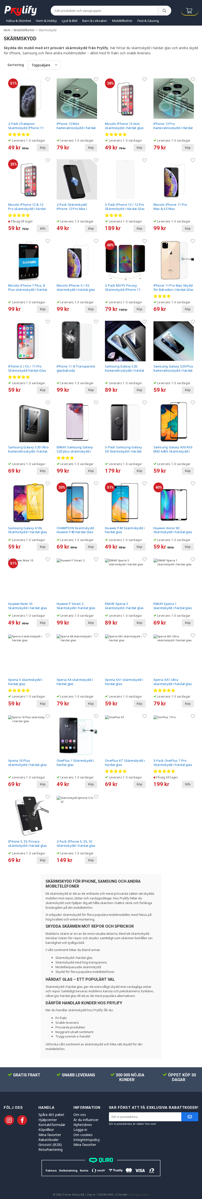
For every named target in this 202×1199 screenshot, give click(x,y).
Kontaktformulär (51, 1124)
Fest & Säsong (148, 20)
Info (43, 228)
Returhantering (50, 1149)
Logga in (80, 1129)
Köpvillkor (46, 1129)
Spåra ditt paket (51, 1114)
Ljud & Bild (69, 20)
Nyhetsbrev (82, 1124)
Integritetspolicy (86, 1139)
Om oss (79, 1114)
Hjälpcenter (47, 1119)
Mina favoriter (49, 1134)
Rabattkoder (48, 1139)
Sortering (15, 64)
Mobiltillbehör (122, 20)
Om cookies (83, 1134)
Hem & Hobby (46, 20)
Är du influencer (86, 1119)
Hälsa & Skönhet (18, 20)
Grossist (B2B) (50, 1144)
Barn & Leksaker (94, 20)
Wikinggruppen (139, 1194)
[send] (189, 1116)
